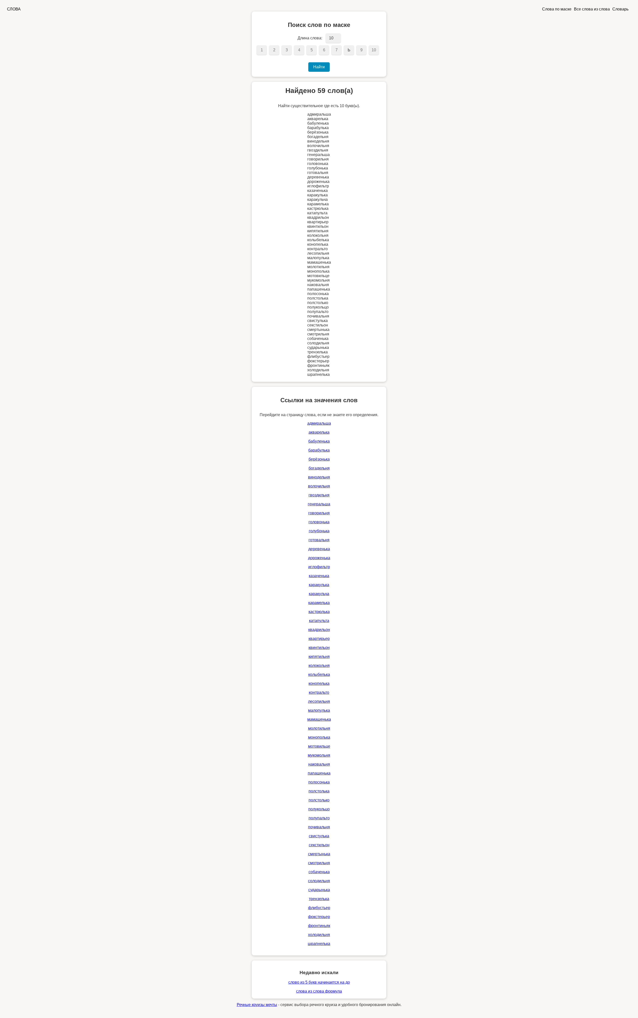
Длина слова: (310, 38)
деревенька (319, 549)
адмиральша (319, 423)
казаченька (319, 576)
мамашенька (319, 719)
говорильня (319, 513)
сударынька (319, 890)
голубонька (319, 531)
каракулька (319, 585)
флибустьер (319, 908)
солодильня (319, 881)
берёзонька (319, 459)
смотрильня (319, 863)
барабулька (319, 450)
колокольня (319, 665)
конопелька (319, 683)
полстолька (319, 791)
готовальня (319, 540)
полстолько (319, 800)
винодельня (319, 477)
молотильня (319, 728)
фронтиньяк (319, 926)
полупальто (319, 818)
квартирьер (319, 638)
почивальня (319, 827)
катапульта (319, 621)
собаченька (319, 872)
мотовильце (319, 746)
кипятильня (319, 656)
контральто (319, 692)
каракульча (319, 594)
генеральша (319, 504)
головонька (319, 522)
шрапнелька (319, 943)
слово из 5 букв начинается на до (319, 982)
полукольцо (319, 809)
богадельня (319, 468)
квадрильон (319, 629)
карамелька (319, 603)
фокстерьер (319, 917)
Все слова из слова (592, 9)
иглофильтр (319, 567)
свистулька (319, 836)
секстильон (319, 845)
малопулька (319, 710)
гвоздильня (319, 495)
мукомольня (319, 755)
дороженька (319, 558)
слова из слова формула (319, 991)
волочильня (319, 486)
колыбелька (319, 674)
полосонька (319, 782)
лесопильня (319, 701)
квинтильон (319, 647)
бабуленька (319, 441)
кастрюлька (319, 612)
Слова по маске (556, 9)
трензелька (319, 899)
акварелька (319, 432)
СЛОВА (14, 9)
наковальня (319, 764)
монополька (319, 737)
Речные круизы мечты (257, 1005)
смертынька (319, 854)
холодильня (319, 935)
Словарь (620, 9)
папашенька (319, 773)
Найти (319, 67)
